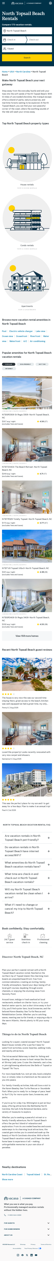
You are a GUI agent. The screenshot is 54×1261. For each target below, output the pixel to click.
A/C (25, 341)
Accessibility (17, 1248)
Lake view (40, 331)
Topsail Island (33, 1174)
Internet (9, 368)
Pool (4, 331)
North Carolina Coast (12, 1174)
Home (5, 72)
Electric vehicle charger (21, 331)
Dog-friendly (25, 364)
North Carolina (23, 72)
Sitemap (22, 1244)
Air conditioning (37, 341)
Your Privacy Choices (31, 1248)
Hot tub (42, 364)
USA (12, 72)
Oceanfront (21, 336)
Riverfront (35, 336)
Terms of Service (46, 1244)
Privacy (33, 1244)
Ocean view (7, 336)
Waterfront (14, 341)
